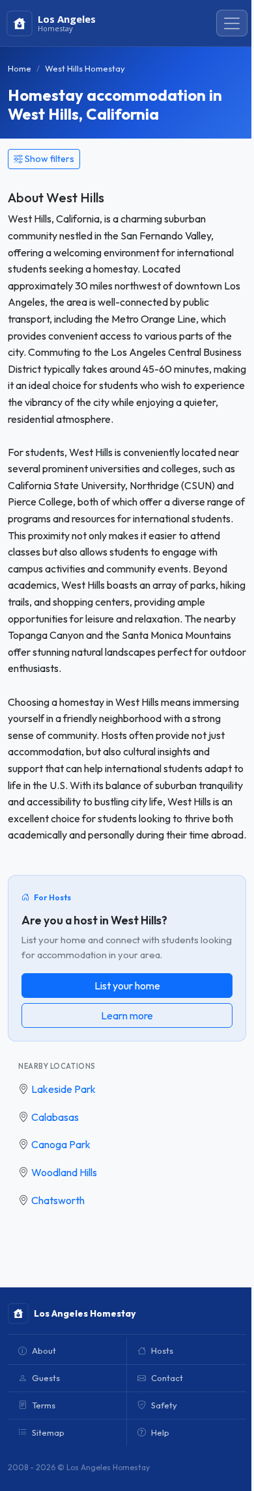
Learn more (127, 1015)
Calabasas (55, 1116)
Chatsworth (58, 1200)
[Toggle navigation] (231, 23)
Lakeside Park (63, 1088)
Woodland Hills (64, 1172)
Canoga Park (61, 1144)
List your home (127, 985)
